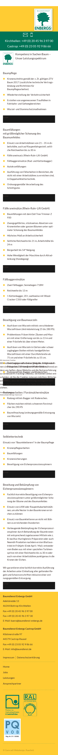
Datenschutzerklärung (7, 395)
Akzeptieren (4, 392)
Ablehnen (11, 392)
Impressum (18, 395)
